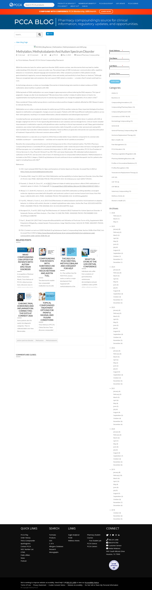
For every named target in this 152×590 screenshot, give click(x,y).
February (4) (117, 273)
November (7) (117, 300)
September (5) (118, 415)
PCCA (55, 55)
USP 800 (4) (115, 187)
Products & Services (66, 3)
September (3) (118, 496)
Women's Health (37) (118, 201)
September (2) (118, 253)
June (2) (115, 244)
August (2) (116, 250)
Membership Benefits (87, 3)
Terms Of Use (26, 585)
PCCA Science (133, 3)
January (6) (116, 229)
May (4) (115, 403)
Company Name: (114, 73)
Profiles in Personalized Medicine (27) (124, 163)
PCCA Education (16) (118, 149)
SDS (50, 541)
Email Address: (116, 50)
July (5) (115, 288)
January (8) (116, 472)
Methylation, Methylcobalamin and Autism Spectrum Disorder (55, 51)
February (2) (117, 232)
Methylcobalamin (51, 340)
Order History (25, 538)
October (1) (117, 256)
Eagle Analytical (73, 535)
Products (52, 538)
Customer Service (115, 545)
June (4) (115, 285)
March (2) (116, 235)
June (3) (115, 325)
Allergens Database (56, 546)
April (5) (115, 279)
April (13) (116, 481)
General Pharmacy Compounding (87, 55)
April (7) (115, 441)
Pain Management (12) (119, 144)
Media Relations (114, 548)
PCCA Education (105, 3)
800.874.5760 (113, 543)
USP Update (120, 3)
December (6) (117, 465)
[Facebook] (110, 535)
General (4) (115, 126)
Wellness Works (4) (118, 196)
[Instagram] (116, 535)
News (23, 558)
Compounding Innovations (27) (122, 102)
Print (50, 34)
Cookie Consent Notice (57, 585)
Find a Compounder (28, 541)
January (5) (116, 270)
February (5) (117, 313)
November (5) (117, 340)
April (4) (115, 238)
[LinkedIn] (119, 535)
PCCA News (62, 6)
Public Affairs (25, 555)
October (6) (117, 499)
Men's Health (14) (117, 140)
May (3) (115, 241)
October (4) (117, 297)
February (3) (117, 394)
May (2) (115, 363)
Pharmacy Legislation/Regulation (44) (124, 154)
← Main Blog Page (21, 42)
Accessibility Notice (92, 582)
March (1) (116, 219)
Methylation (40, 340)
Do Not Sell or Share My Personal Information (101, 585)
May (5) (115, 282)
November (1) (117, 259)
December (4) (117, 343)
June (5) (115, 406)
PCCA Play (24, 535)
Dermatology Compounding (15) (122, 121)
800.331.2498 (113, 540)
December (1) (117, 262)
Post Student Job (95, 541)
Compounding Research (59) (121, 112)
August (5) (116, 331)
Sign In (85, 6)
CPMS (23, 552)
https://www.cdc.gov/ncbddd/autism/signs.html (36, 172)
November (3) (117, 462)
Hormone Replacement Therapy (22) (124, 135)
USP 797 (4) (115, 182)
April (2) (115, 360)
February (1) (117, 216)
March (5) (116, 276)
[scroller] (148, 587)
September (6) (118, 334)
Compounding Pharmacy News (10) (123, 107)
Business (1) (116, 98)
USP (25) (114, 177)
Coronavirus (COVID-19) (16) (121, 116)
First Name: (116, 58)
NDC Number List (27, 549)
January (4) (116, 310)
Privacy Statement (39, 585)
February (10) (117, 475)
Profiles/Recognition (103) (120, 168)
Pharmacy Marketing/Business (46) (123, 159)
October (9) (117, 513)
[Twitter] (107, 535)
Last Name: (116, 66)
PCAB (70, 538)
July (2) (115, 369)
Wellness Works (74, 541)
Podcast (24, 561)
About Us (74, 6)
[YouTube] (113, 535)
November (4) (117, 516)
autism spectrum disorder (25, 340)
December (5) (117, 519)
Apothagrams (25, 543)
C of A (51, 543)
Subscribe (115, 81)
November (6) (117, 421)
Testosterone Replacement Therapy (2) (125, 173)
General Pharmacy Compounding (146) (124, 130)
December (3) (117, 303)
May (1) (115, 222)
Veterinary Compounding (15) (121, 191)
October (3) (117, 378)
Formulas (52, 535)
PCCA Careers (92, 546)
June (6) (115, 447)
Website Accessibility (75, 585)
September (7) (118, 456)
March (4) (116, 438)
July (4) (115, 247)
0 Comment (34, 55)
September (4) (118, 294)
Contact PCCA (26, 546)
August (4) (116, 291)
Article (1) (115, 93)
